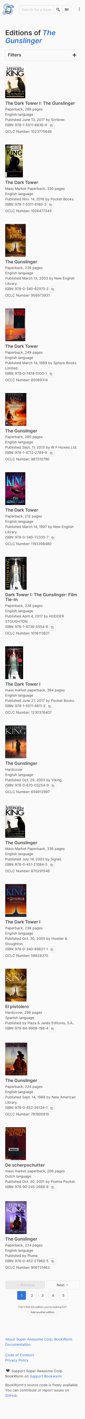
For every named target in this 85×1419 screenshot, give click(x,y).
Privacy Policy (17, 1360)
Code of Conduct (19, 1355)
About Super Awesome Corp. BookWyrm (38, 1339)
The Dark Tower (21, 182)
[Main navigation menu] (79, 9)
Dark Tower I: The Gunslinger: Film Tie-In (41, 597)
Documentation (18, 1344)
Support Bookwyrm (46, 1376)
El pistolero (17, 1006)
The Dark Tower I (23, 684)
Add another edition (42, 1312)
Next (61, 1285)
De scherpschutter (25, 1165)
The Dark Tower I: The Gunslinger (40, 103)
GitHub (11, 1395)
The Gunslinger (21, 261)
